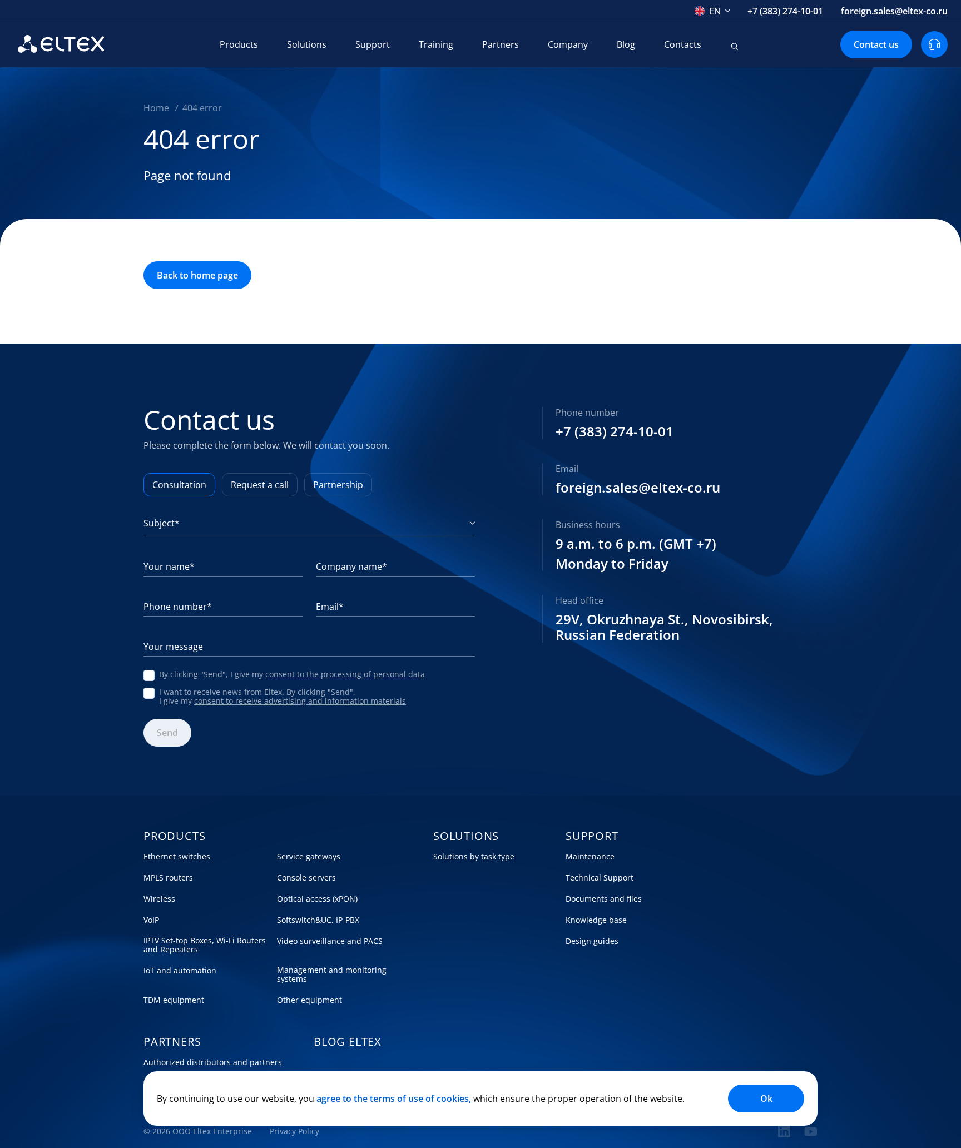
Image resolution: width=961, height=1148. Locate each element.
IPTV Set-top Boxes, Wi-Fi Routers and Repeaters (204, 945)
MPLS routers (168, 877)
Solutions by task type (473, 856)
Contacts (682, 44)
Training (436, 44)
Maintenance (590, 856)
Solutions (306, 44)
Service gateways (308, 856)
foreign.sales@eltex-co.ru (894, 11)
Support (372, 44)
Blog (626, 44)
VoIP (151, 920)
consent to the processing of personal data (345, 674)
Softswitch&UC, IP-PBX (318, 920)
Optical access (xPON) (317, 898)
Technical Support (599, 877)
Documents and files (604, 898)
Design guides (592, 941)
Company (568, 44)
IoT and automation (179, 970)
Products (239, 44)
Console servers (306, 877)
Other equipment (309, 1000)
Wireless (159, 898)
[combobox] (712, 11)
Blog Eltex (348, 1041)
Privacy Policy (294, 1131)
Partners (500, 44)
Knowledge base (596, 920)
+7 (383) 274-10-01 (785, 11)
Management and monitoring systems (332, 974)
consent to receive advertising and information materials (300, 700)
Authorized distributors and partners (212, 1062)
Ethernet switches (176, 856)
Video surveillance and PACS (330, 941)
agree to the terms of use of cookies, (393, 1098)
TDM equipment (173, 1000)
